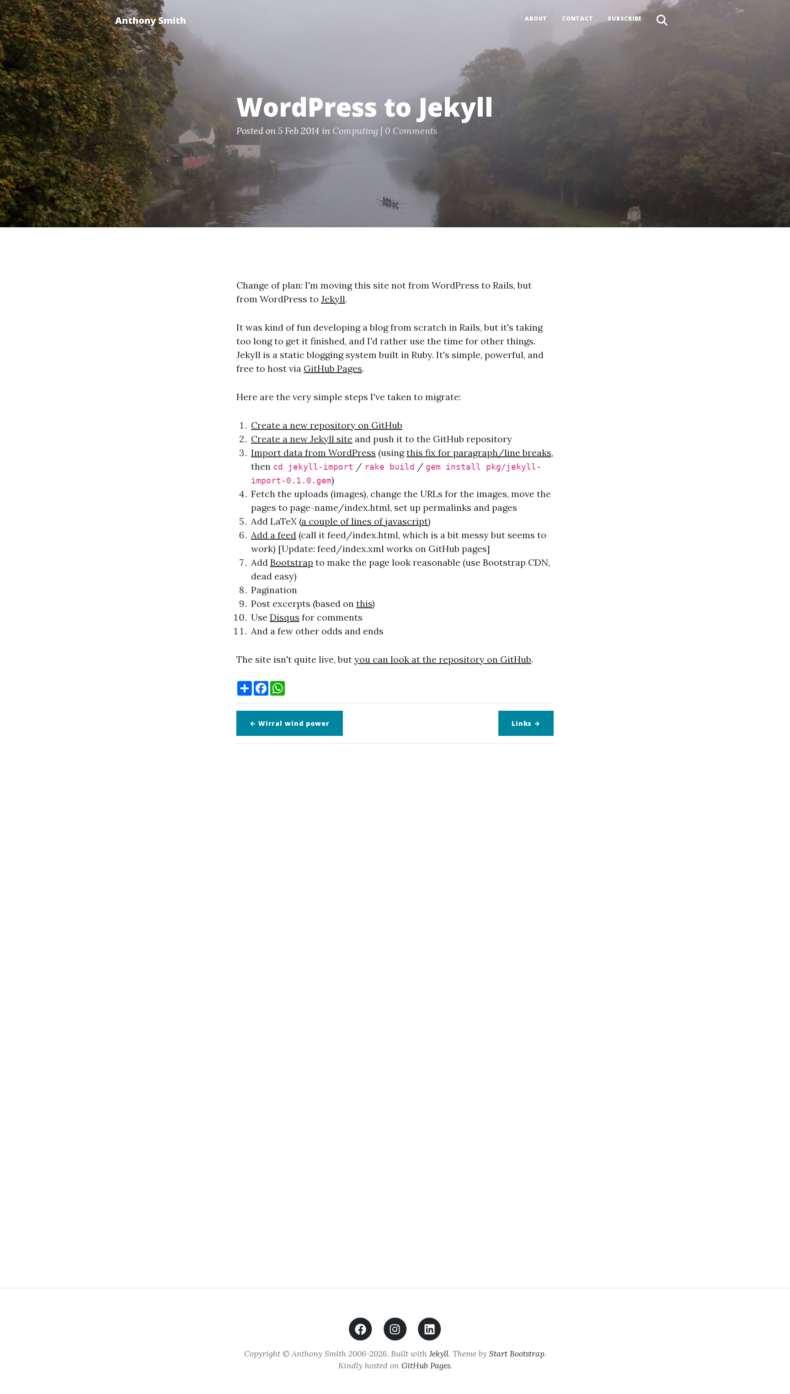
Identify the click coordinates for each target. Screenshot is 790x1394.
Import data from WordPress (313, 452)
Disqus (284, 617)
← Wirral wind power (290, 723)
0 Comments (411, 130)
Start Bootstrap (516, 1353)
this (364, 603)
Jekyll (333, 299)
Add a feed (273, 535)
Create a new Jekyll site (301, 439)
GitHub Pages (333, 368)
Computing (355, 130)
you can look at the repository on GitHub (442, 659)
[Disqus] (395, 879)
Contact (577, 18)
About (536, 18)
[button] (662, 21)
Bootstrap (291, 562)
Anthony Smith (150, 20)
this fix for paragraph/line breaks (478, 452)
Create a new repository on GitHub (326, 425)
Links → (526, 723)
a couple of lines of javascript (364, 521)
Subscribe (625, 18)
